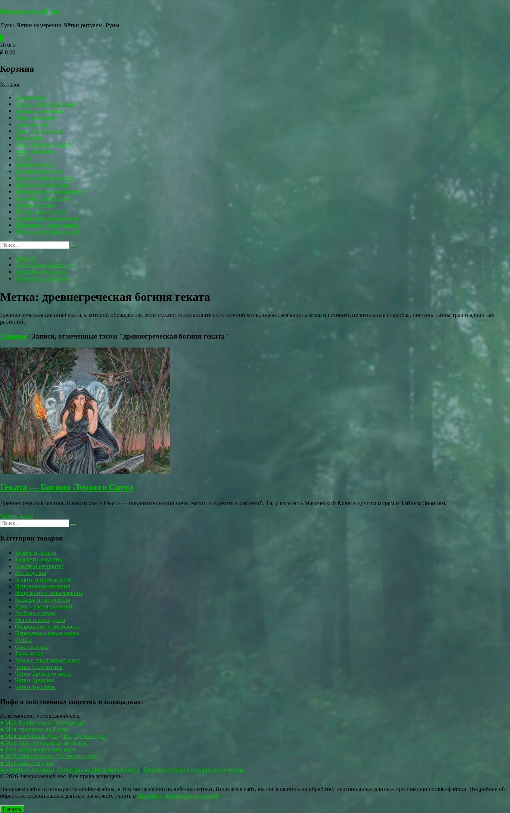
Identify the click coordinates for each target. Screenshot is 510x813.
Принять (12, 809)
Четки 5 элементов (39, 131)
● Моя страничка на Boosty (34, 729)
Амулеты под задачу (40, 271)
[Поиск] (74, 247)
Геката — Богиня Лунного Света (66, 487)
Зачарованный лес (30, 11)
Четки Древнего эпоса (43, 144)
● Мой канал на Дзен (27, 763)
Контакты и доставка (42, 278)
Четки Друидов (34, 151)
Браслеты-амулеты (38, 111)
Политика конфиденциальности (99, 769)
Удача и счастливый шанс (47, 231)
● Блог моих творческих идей (38, 749)
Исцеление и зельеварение (49, 191)
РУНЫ (23, 158)
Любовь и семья (35, 205)
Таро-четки (29, 137)
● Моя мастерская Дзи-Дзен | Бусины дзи (52, 736)
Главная (25, 258)
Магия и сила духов (40, 211)
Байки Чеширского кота (45, 265)
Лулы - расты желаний (43, 606)
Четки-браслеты (35, 117)
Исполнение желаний (43, 184)
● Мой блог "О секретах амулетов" (44, 742)
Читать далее (16, 516)
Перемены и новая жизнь (47, 225)
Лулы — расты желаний (46, 104)
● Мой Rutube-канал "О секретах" (43, 722)
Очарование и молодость (47, 218)
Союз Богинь (32, 124)
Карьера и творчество (42, 198)
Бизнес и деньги (35, 164)
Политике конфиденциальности (178, 795)
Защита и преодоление (44, 178)
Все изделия (30, 97)
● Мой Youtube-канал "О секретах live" (49, 756)
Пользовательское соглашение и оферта (194, 769)
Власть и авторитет (39, 171)
